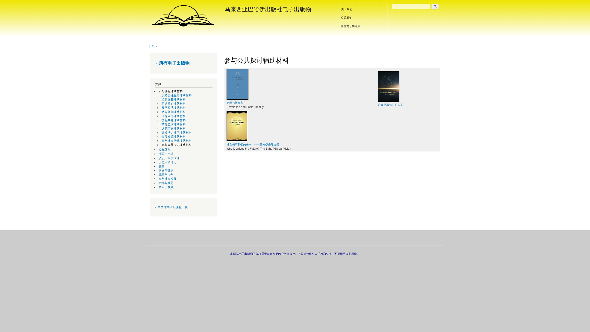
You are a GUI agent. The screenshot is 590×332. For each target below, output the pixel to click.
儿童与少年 (166, 175)
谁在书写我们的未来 (390, 105)
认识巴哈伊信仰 (169, 158)
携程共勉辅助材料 (174, 120)
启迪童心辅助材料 (174, 104)
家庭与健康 (166, 170)
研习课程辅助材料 (171, 91)
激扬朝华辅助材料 (174, 112)
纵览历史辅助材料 (174, 128)
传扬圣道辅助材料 (174, 116)
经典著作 (165, 150)
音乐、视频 (166, 187)
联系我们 (346, 17)
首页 (152, 46)
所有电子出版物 (350, 26)
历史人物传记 (168, 162)
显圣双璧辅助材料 (174, 108)
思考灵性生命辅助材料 (177, 95)
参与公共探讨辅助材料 (177, 145)
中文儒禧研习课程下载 (173, 207)
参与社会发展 (168, 179)
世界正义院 (166, 154)
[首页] (183, 16)
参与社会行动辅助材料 (177, 141)
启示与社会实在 (236, 102)
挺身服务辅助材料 (174, 99)
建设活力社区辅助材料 (177, 133)
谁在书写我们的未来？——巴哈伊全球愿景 (253, 144)
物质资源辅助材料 (174, 137)
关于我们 (346, 9)
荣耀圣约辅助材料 (174, 124)
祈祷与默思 (166, 183)
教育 (162, 166)
